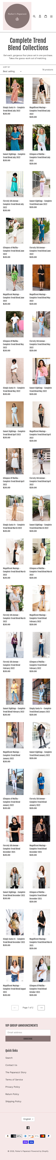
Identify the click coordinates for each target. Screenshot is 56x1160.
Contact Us (11, 1065)
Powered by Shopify (39, 1151)
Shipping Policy (13, 1101)
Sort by (6, 67)
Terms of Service (14, 1079)
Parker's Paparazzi (23, 1151)
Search (9, 1057)
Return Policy (12, 1094)
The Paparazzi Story (15, 1072)
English (27, 1119)
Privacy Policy (12, 1086)
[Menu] (51, 16)
